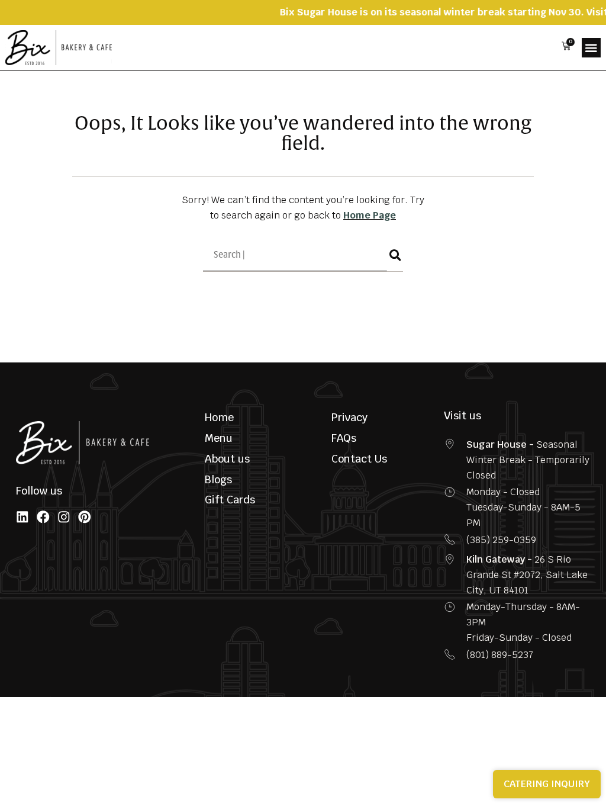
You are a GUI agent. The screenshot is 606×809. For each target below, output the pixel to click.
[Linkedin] (22, 517)
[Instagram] (63, 517)
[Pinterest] (84, 517)
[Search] (395, 255)
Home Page (369, 215)
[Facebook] (43, 517)
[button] (591, 47)
